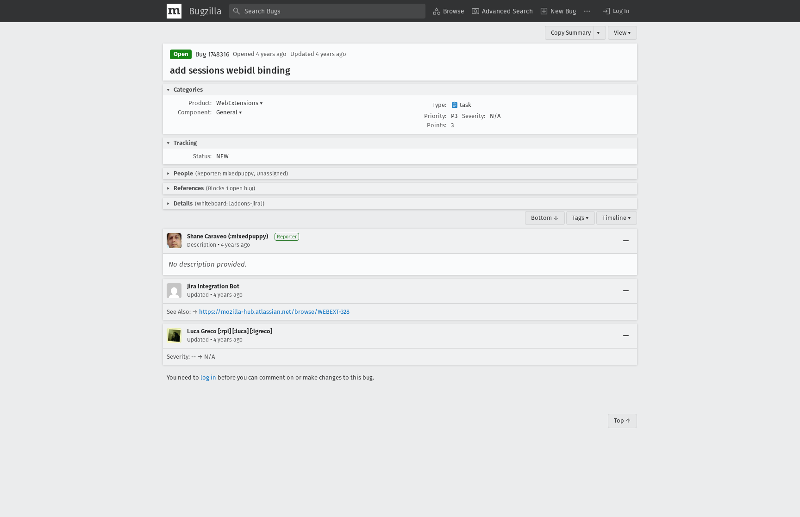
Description (201, 245)
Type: (439, 104)
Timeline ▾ (616, 217)
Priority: (435, 115)
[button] (615, 11)
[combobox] (327, 11)
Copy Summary (571, 32)
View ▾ (622, 32)
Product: (200, 103)
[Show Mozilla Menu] (174, 11)
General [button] (229, 112)
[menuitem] (448, 11)
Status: (202, 156)
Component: (195, 112)
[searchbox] (327, 11)
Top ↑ (622, 420)
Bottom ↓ (545, 217)
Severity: (473, 115)
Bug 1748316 (212, 54)
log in (208, 377)
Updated (198, 295)
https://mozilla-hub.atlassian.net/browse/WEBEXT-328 (274, 311)
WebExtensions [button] (239, 103)
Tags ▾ (580, 217)
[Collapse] (626, 240)
